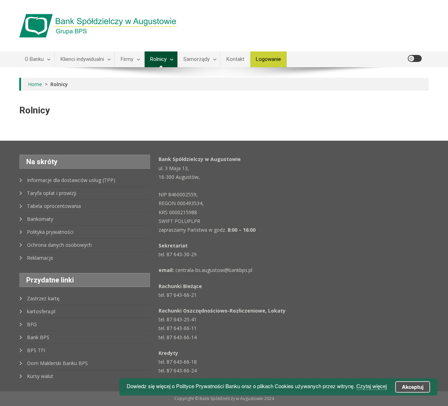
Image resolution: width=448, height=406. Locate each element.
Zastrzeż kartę (43, 298)
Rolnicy (158, 59)
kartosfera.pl (41, 311)
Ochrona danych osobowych (59, 244)
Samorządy (196, 59)
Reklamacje (40, 257)
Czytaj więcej (371, 386)
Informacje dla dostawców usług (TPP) (71, 180)
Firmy (127, 59)
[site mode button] (415, 58)
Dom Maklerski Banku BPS (57, 363)
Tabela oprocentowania (54, 206)
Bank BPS (38, 337)
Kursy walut (40, 376)
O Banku (34, 59)
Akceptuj (413, 387)
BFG (32, 324)
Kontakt (235, 59)
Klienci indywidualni (82, 59)
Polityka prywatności (50, 232)
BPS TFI (36, 350)
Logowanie (268, 59)
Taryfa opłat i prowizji (51, 193)
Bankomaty (40, 219)
